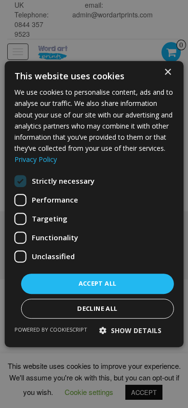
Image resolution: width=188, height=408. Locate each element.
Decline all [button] (97, 308)
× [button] (167, 72)
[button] (130, 330)
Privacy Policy (35, 159)
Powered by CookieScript (50, 329)
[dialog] (94, 204)
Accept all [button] (98, 283)
